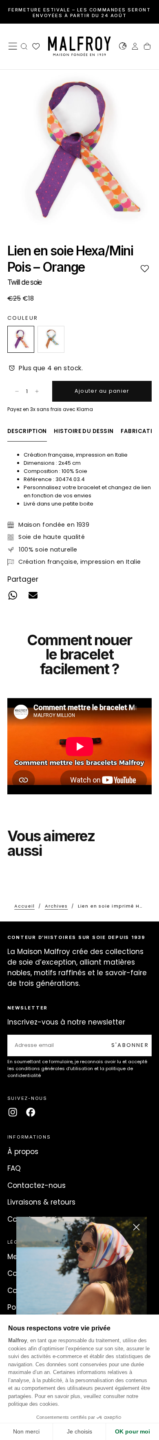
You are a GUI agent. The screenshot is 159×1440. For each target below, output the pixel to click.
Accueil (24, 906)
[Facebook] (30, 1112)
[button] (12, 46)
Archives (56, 906)
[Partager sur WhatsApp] (12, 595)
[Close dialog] (136, 1227)
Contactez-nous (36, 1185)
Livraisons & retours (41, 1202)
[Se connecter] (134, 47)
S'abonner (130, 1045)
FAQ (14, 1168)
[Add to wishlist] (144, 268)
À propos (22, 1151)
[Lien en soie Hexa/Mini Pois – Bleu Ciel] (51, 339)
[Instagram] (12, 1112)
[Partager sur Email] (33, 595)
